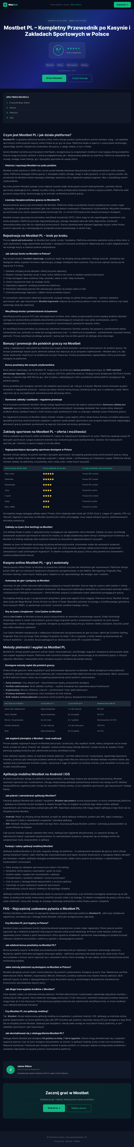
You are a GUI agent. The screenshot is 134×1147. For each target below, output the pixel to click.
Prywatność (59, 1141)
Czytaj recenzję (80, 78)
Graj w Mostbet (54, 78)
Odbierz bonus (78, 1108)
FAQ (11, 118)
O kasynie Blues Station (19, 103)
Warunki (69, 1141)
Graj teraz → (122, 5)
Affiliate (77, 1141)
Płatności (14, 112)
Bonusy (13, 108)
